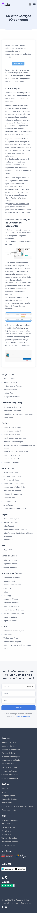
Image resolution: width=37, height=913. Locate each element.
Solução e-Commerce (9, 820)
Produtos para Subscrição (13, 442)
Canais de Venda (7, 764)
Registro (4, 788)
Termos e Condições (22, 717)
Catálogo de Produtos (9, 775)
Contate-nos (6, 831)
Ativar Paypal (8, 505)
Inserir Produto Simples (12, 427)
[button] (30, 4)
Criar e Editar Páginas (11, 519)
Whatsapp (7, 595)
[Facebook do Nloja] (2, 907)
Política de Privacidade (9, 842)
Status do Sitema (8, 845)
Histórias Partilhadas (9, 799)
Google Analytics (9, 581)
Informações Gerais (10, 473)
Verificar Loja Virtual (10, 638)
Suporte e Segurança (9, 778)
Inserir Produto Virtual (11, 434)
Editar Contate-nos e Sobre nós (15, 530)
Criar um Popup (9, 588)
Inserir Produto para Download (14, 438)
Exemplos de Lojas (8, 827)
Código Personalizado (11, 397)
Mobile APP (7, 550)
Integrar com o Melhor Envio (14, 487)
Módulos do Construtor (12, 411)
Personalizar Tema (10, 390)
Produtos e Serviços (8, 746)
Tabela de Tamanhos (11, 603)
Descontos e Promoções (10, 757)
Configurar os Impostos (12, 476)
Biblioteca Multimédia (11, 578)
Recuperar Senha (8, 796)
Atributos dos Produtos (12, 459)
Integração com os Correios (13, 483)
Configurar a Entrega (11, 480)
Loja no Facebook (10, 560)
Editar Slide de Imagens (12, 642)
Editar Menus (8, 540)
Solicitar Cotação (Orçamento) (15, 613)
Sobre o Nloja (6, 834)
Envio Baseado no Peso (12, 491)
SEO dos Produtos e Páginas (13, 631)
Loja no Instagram (10, 564)
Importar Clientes (10, 621)
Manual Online (6, 803)
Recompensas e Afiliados (10, 760)
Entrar (3, 792)
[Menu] (34, 4)
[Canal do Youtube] (6, 907)
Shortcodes (7, 634)
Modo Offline (8, 393)
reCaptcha (7, 592)
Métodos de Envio (8, 753)
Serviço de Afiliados (10, 599)
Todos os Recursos (8, 742)
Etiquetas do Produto (11, 462)
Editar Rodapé (8, 526)
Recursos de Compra (9, 771)
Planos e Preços (7, 824)
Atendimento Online (9, 767)
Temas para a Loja (10, 382)
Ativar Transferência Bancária (14, 509)
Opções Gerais (9, 379)
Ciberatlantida (26, 903)
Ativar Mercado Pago (11, 501)
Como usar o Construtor (12, 407)
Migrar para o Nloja (8, 810)
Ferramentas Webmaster (12, 585)
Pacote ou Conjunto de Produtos (15, 452)
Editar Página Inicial (10, 522)
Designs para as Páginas (12, 386)
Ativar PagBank (9, 498)
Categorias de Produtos (12, 455)
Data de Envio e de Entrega (13, 610)
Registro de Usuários (11, 606)
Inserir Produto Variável (12, 431)
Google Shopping (10, 567)
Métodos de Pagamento (12, 494)
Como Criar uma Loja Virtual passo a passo (17, 806)
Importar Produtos (10, 617)
